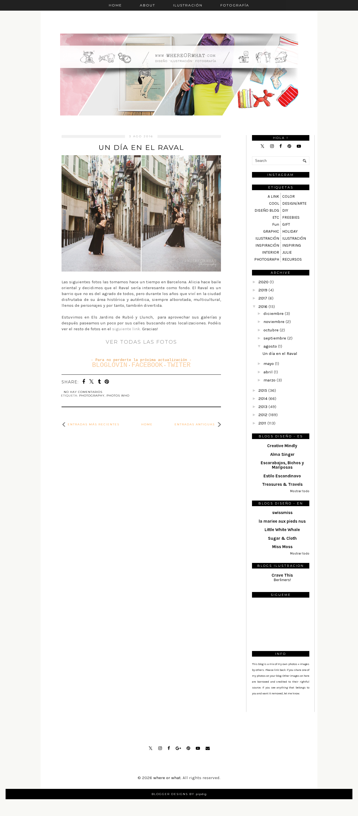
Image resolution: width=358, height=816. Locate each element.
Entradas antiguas (195, 424)
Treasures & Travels (282, 484)
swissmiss (282, 512)
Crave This (282, 575)
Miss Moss (282, 546)
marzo (269, 380)
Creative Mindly (282, 445)
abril (268, 371)
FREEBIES (291, 217)
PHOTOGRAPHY (92, 395)
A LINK (273, 196)
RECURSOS (292, 259)
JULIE (287, 252)
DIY (285, 210)
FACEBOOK (147, 365)
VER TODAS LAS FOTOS (141, 342)
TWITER (178, 365)
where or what (167, 777)
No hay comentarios (83, 392)
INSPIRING (291, 245)
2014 (262, 398)
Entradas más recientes (93, 424)
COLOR (288, 196)
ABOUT (147, 5)
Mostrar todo (299, 491)
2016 (262, 306)
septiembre (274, 338)
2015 (262, 390)
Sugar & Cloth (282, 538)
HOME (115, 5)
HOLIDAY (290, 231)
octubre (271, 329)
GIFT (286, 224)
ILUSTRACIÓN (187, 5)
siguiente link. (127, 328)
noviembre (273, 321)
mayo (268, 363)
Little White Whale (282, 529)
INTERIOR (270, 252)
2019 (262, 290)
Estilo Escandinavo (282, 475)
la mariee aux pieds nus (282, 521)
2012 (262, 414)
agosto (270, 346)
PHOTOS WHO (118, 395)
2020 (263, 281)
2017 (262, 298)
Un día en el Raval (141, 147)
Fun (275, 224)
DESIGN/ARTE (294, 203)
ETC (275, 217)
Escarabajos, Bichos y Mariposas (282, 465)
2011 (262, 423)
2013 (262, 406)
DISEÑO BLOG (267, 210)
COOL (274, 203)
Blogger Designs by (179, 794)
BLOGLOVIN (109, 365)
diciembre (273, 313)
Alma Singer (282, 454)
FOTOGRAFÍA (234, 5)
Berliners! (282, 579)
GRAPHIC (271, 231)
